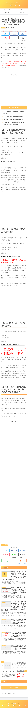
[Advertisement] (14, 90)
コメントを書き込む (14, 687)
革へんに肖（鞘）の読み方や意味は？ (13, 119)
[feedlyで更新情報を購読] (7, 560)
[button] (22, 37)
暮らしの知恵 (5, 544)
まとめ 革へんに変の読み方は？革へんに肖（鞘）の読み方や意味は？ (14, 123)
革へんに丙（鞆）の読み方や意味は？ (13, 116)
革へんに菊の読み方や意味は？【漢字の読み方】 (14, 112)
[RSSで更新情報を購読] (20, 560)
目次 (12, 107)
